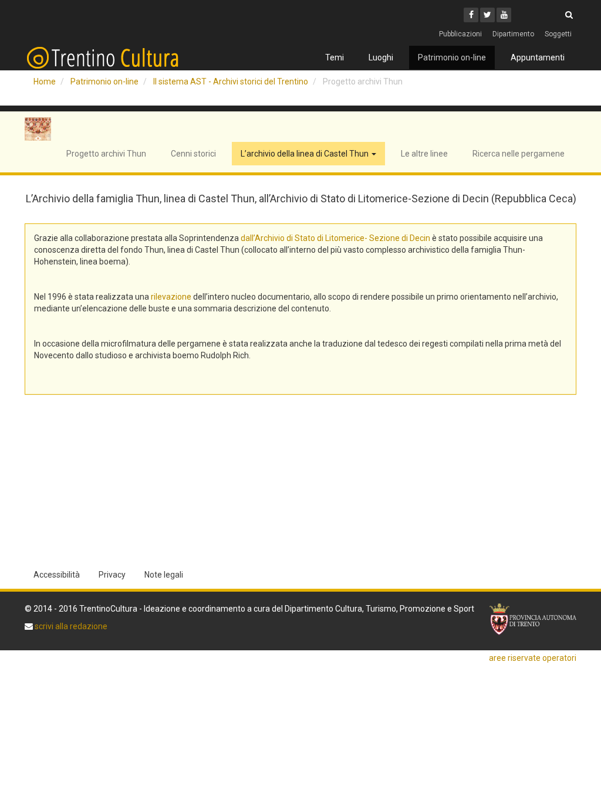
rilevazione (171, 296)
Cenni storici (193, 153)
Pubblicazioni (460, 34)
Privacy (112, 574)
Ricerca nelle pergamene (518, 153)
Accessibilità (56, 574)
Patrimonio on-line (452, 57)
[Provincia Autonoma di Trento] (532, 619)
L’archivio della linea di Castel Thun (305, 153)
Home (44, 81)
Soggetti (558, 34)
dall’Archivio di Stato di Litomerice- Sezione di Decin (335, 238)
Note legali (163, 574)
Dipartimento (513, 34)
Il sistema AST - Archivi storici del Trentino (230, 81)
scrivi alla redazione (70, 626)
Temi (334, 57)
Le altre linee (424, 153)
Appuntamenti (538, 57)
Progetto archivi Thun (106, 153)
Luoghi (381, 57)
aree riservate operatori (532, 658)
